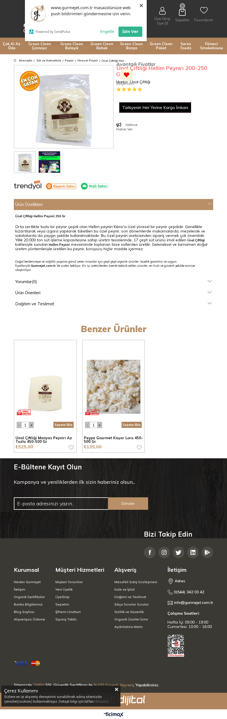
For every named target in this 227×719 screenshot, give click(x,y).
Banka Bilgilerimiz (28, 604)
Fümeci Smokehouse (211, 46)
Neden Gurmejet (27, 582)
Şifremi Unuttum (68, 612)
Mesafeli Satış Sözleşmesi (135, 582)
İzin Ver (130, 31)
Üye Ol (162, 23)
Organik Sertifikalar (29, 597)
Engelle (107, 31)
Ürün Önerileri (27, 292)
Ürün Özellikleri (29, 204)
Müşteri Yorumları (69, 582)
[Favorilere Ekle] (125, 78)
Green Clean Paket (161, 46)
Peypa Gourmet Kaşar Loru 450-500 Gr (113, 440)
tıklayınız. (101, 701)
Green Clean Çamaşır (39, 46)
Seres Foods (185, 46)
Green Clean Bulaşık (71, 46)
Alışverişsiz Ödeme (29, 619)
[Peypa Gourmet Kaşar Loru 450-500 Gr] (113, 386)
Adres (179, 580)
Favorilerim (203, 20)
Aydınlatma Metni (128, 627)
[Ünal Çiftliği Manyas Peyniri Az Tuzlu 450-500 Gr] (45, 386)
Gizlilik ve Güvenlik (129, 612)
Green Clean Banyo (131, 46)
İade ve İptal (124, 589)
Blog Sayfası (24, 612)
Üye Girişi (162, 18)
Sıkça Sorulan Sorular (131, 604)
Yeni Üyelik (64, 589)
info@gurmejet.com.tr (193, 602)
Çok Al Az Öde (11, 46)
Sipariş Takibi (66, 619)
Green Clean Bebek (102, 46)
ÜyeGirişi (62, 597)
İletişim (19, 589)
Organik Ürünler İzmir (131, 619)
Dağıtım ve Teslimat (34, 303)
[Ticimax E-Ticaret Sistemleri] (113, 715)
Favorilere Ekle (71, 447)
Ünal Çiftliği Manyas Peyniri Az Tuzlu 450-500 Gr (44, 440)
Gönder (128, 503)
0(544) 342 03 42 (188, 592)
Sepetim (62, 604)
